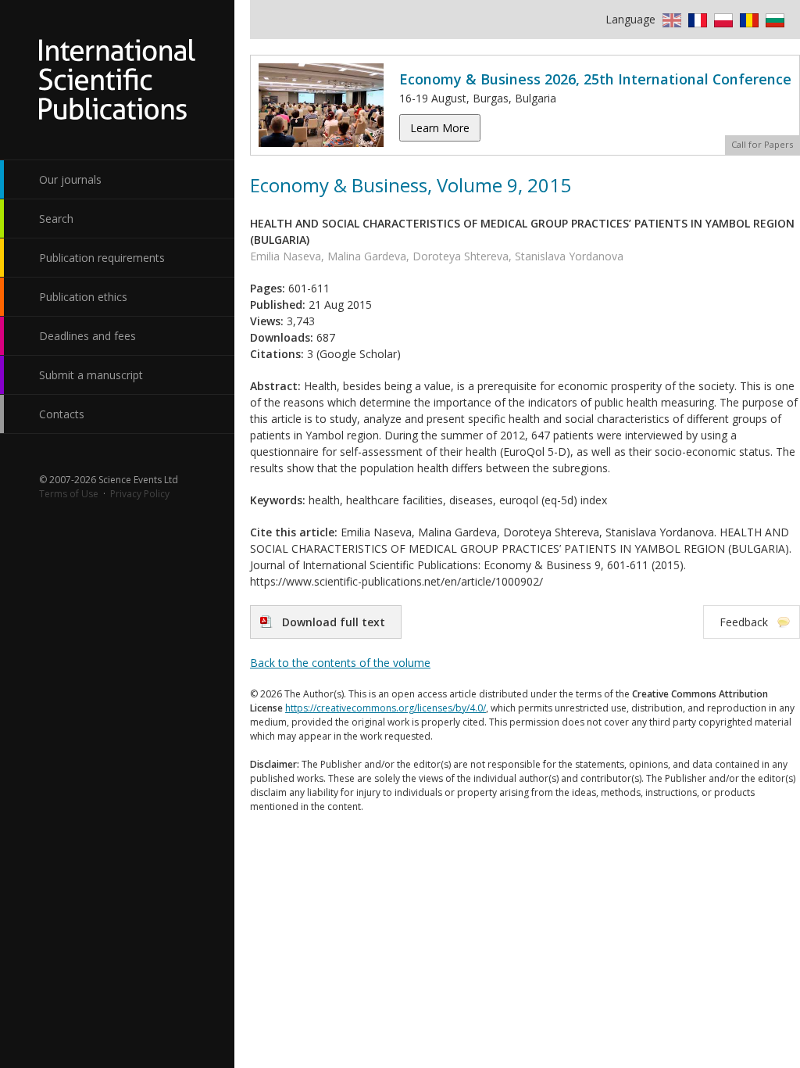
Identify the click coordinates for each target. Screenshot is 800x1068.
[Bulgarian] (773, 19)
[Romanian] (747, 19)
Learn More (440, 127)
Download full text (333, 622)
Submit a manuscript (91, 374)
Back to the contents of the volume (340, 662)
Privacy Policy (140, 493)
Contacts (61, 414)
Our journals (70, 179)
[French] (695, 19)
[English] (670, 19)
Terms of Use (68, 493)
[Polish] (721, 19)
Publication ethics (83, 296)
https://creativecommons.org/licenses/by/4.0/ (385, 708)
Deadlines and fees (87, 335)
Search (56, 218)
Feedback (744, 622)
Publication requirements (102, 257)
